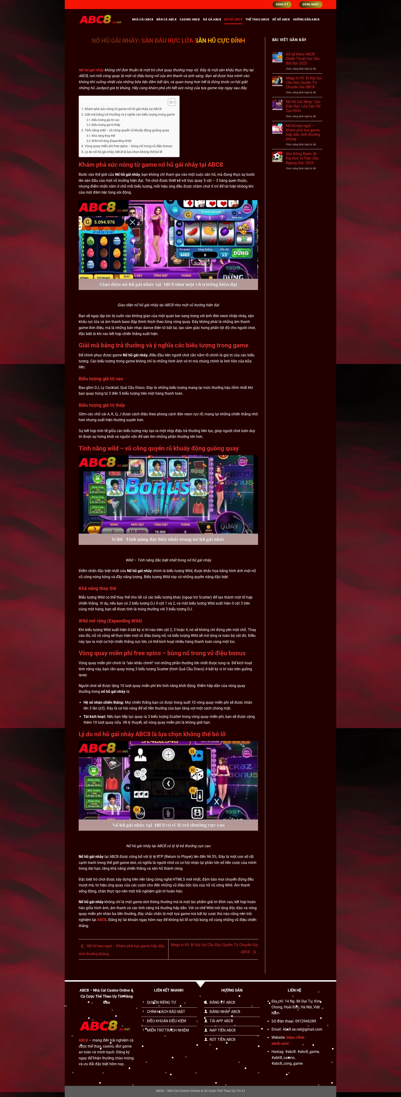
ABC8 (101, 920)
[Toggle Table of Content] (169, 102)
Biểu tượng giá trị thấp (106, 125)
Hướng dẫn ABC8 (306, 19)
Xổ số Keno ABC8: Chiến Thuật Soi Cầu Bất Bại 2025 (303, 58)
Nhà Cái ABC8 (142, 19)
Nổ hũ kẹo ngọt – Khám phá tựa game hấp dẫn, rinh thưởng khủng (303, 132)
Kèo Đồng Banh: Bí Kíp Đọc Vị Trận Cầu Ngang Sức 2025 (302, 158)
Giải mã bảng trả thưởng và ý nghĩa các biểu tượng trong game (130, 115)
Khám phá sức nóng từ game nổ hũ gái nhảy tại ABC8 (123, 109)
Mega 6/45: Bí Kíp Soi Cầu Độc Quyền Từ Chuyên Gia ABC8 (304, 82)
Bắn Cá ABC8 (166, 19)
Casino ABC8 (190, 19)
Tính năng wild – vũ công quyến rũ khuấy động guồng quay (127, 130)
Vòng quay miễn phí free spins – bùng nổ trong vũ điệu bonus (128, 146)
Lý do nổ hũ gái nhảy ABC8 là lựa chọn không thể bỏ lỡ (123, 152)
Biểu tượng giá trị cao (105, 120)
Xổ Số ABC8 (281, 19)
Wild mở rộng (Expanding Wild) (112, 141)
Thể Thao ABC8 (257, 19)
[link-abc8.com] (102, 19)
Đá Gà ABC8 (212, 19)
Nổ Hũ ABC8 (233, 19)
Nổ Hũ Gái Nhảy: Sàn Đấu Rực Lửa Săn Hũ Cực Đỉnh (303, 106)
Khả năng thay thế (103, 135)
